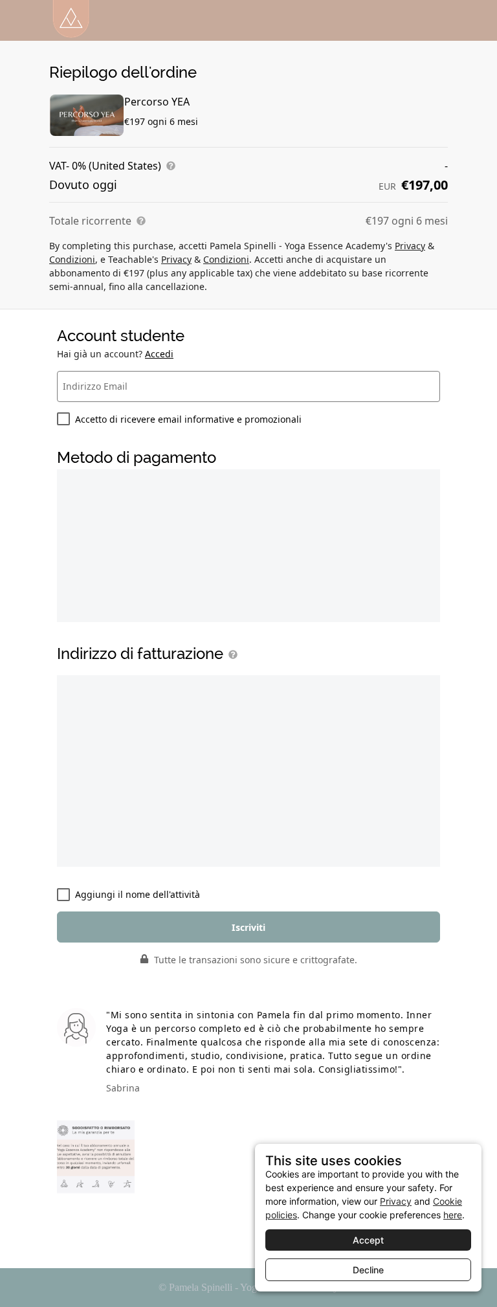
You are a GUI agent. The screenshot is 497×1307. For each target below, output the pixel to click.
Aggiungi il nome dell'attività (137, 894)
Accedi (159, 354)
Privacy (410, 246)
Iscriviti (248, 927)
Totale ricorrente (90, 221)
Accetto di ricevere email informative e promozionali (188, 419)
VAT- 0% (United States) (105, 166)
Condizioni (72, 259)
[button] (230, 654)
